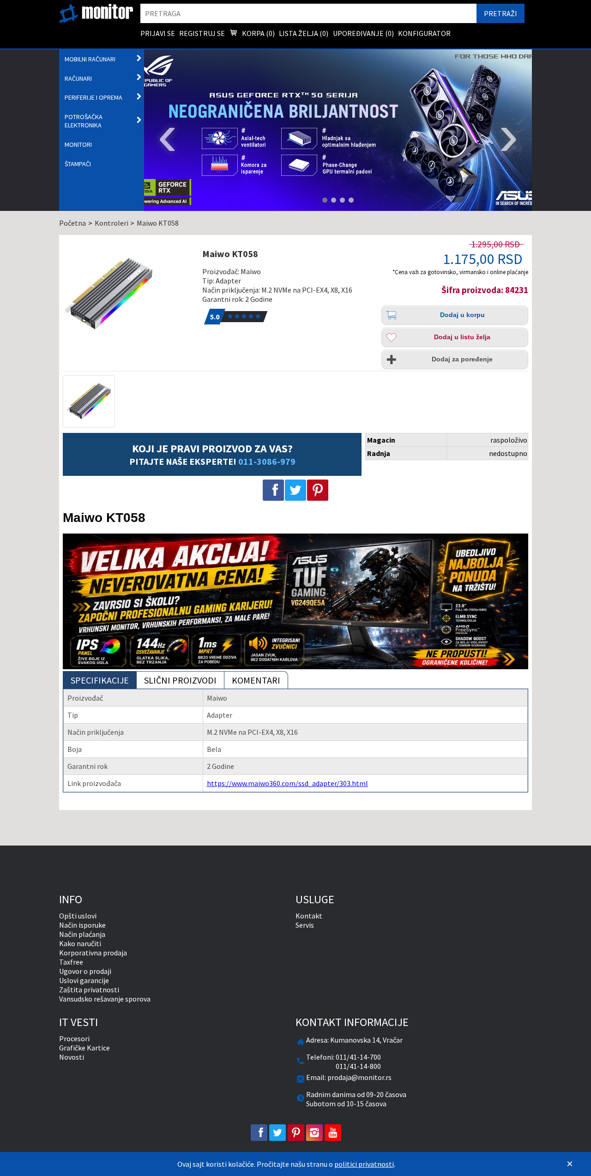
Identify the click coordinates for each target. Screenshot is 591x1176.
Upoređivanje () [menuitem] (363, 33)
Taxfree (71, 961)
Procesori (74, 1038)
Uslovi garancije (84, 980)
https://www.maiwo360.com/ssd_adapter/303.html (287, 783)
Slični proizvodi (180, 680)
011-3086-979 (267, 461)
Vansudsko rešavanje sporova (105, 998)
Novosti (71, 1057)
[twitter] (277, 1132)
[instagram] (314, 1132)
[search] (308, 13)
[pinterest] (296, 1132)
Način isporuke (82, 925)
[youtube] (333, 1132)
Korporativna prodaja (93, 952)
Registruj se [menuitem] (202, 33)
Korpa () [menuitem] (258, 33)
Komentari (256, 680)
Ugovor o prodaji (85, 971)
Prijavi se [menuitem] (157, 33)
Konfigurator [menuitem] (424, 33)
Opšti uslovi (77, 915)
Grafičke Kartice (84, 1047)
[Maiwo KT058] (128, 294)
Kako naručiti (80, 943)
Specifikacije (100, 680)
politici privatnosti (364, 1164)
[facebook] (259, 1132)
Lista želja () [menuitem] (303, 33)
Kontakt (309, 915)
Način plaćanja (82, 934)
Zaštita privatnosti (89, 989)
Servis (305, 925)
